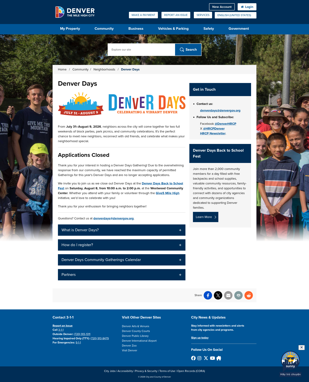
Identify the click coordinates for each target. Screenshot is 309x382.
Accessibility (125, 371)
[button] (121, 230)
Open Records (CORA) (191, 371)
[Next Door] (218, 358)
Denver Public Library (135, 336)
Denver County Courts (136, 331)
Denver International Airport (139, 340)
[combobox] (235, 15)
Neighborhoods (105, 69)
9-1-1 (78, 342)
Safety (208, 28)
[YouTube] (212, 358)
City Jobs (110, 371)
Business (135, 28)
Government (239, 28)
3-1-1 (60, 329)
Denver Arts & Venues (135, 326)
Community (104, 28)
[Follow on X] (206, 358)
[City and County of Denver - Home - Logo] (74, 12)
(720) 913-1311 (82, 334)
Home (62, 69)
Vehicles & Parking (173, 28)
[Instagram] (199, 358)
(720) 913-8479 (99, 338)
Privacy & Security (146, 371)
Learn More (204, 217)
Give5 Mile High (167, 193)
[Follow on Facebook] (193, 358)
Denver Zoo (129, 345)
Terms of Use (167, 371)
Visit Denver (129, 350)
